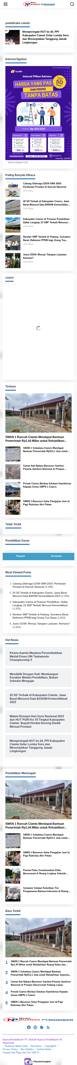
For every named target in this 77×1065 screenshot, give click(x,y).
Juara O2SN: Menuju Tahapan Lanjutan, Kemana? (45, 256)
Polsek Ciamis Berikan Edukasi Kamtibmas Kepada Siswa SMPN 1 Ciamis (47, 485)
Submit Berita (44, 1049)
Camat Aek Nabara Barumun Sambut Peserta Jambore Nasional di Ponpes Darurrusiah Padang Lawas (43, 467)
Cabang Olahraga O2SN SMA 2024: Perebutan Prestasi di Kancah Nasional (44, 185)
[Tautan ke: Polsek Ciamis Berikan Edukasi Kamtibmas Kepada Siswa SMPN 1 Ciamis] (12, 489)
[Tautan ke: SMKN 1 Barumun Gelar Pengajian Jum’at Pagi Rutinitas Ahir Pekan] (12, 506)
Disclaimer (36, 1046)
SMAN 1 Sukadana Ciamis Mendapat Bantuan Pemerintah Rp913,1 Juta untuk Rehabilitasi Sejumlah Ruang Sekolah (45, 450)
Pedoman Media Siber (16, 1046)
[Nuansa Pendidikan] (39, 4)
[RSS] (48, 1027)
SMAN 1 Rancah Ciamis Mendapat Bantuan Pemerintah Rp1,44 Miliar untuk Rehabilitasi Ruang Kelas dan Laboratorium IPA (34, 439)
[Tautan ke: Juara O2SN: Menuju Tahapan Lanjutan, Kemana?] (12, 260)
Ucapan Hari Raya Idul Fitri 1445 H (21, 1052)
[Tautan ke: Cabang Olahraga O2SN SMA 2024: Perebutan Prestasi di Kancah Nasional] (12, 189)
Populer (20, 556)
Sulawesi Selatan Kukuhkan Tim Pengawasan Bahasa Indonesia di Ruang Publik (45, 890)
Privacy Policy (10, 1049)
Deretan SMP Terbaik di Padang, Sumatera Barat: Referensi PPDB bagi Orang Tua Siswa (46, 238)
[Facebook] (29, 1027)
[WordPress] (35, 1027)
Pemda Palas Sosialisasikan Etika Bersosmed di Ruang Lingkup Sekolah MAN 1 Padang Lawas (44, 872)
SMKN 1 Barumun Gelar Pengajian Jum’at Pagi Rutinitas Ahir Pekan (46, 503)
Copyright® (50, 1046)
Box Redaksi (27, 1049)
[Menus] (5, 4)
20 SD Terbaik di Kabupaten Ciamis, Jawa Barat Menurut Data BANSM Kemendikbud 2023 (46, 203)
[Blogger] (41, 1027)
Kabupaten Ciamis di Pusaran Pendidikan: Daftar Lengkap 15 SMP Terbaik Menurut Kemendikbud (46, 221)
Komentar (56, 556)
